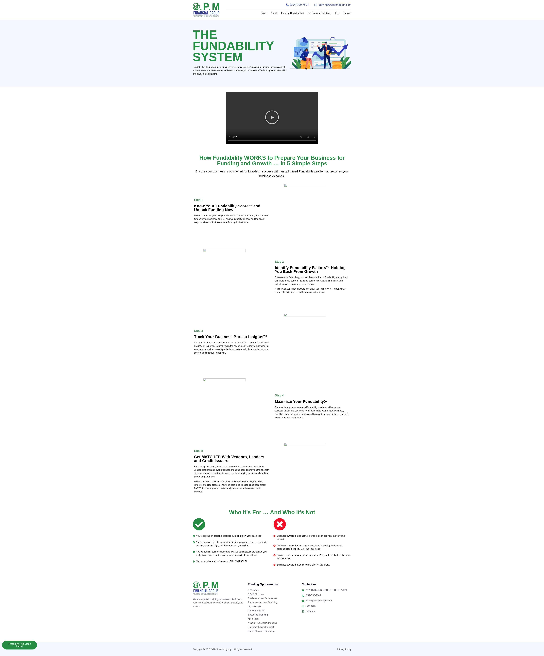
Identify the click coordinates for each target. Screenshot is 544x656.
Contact (347, 13)
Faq (337, 13)
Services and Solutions (319, 13)
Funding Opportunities (292, 13)
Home (264, 13)
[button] (272, 117)
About (274, 13)
